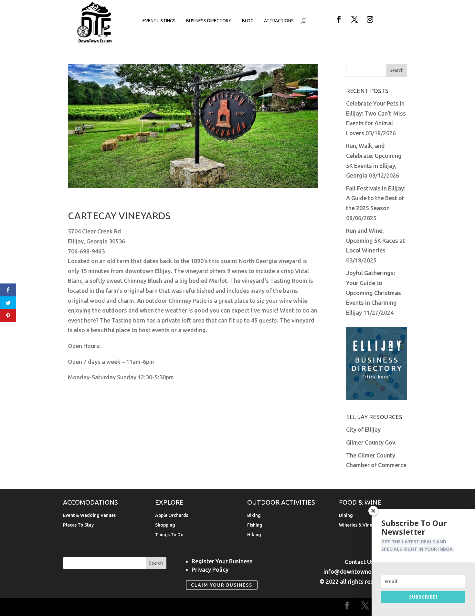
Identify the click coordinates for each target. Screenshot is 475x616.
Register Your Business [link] (222, 561)
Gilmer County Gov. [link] (371, 442)
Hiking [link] (254, 534)
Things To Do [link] (169, 534)
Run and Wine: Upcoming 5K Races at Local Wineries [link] (375, 240)
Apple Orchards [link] (171, 515)
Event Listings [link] (158, 20)
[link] (95, 41)
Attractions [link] (279, 20)
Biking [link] (254, 515)
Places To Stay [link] (78, 525)
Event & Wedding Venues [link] (89, 515)
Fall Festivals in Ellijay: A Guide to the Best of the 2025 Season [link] (376, 198)
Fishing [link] (254, 525)
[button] (338, 19)
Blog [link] (247, 20)
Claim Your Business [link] (221, 585)
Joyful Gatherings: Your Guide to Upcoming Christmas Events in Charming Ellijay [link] (373, 292)
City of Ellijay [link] (363, 429)
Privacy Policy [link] (210, 569)
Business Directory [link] (208, 20)
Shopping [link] (165, 525)
